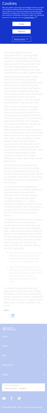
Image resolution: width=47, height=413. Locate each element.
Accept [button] (21, 24)
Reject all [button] (21, 31)
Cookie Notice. (29, 17)
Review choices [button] (19, 39)
